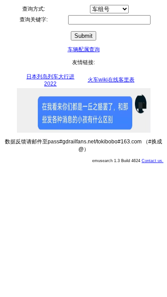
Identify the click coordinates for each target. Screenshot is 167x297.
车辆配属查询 (84, 49)
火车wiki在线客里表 (111, 80)
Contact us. (152, 161)
